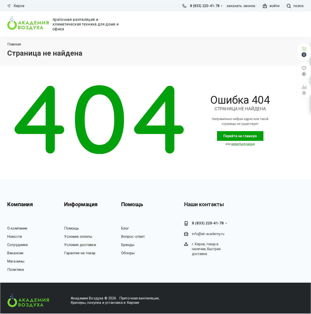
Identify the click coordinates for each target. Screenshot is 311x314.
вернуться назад (243, 144)
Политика (15, 269)
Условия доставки (80, 245)
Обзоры (128, 253)
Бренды (128, 245)
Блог (125, 228)
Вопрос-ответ (133, 236)
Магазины (15, 261)
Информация (81, 204)
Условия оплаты (78, 236)
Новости (14, 236)
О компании (17, 228)
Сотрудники (17, 245)
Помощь (71, 228)
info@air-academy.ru (208, 234)
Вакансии (15, 253)
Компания (20, 204)
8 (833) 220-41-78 (204, 6)
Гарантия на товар (79, 253)
